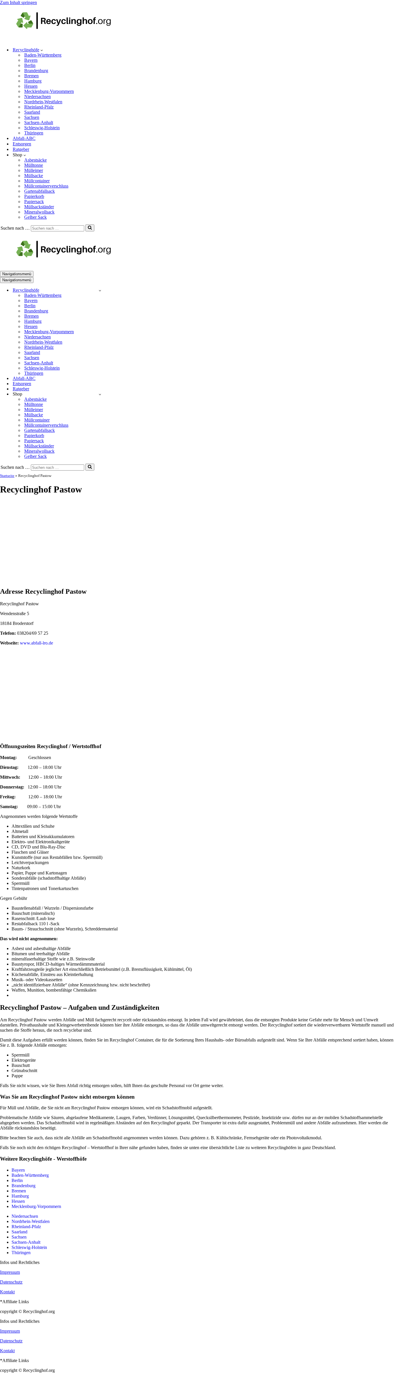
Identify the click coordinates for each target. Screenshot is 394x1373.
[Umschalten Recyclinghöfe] (100, 290)
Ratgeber (21, 149)
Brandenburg (36, 70)
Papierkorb (34, 196)
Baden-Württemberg (42, 55)
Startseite (7, 475)
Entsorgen (22, 143)
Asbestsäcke (35, 160)
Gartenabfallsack (39, 191)
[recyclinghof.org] (72, 39)
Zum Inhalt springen (18, 2)
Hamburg (33, 80)
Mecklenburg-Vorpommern (49, 91)
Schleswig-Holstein (42, 127)
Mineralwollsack (39, 211)
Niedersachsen (37, 96)
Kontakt (7, 1291)
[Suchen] (89, 227)
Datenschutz (11, 1282)
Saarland (32, 112)
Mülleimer (33, 170)
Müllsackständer (39, 206)
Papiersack (34, 201)
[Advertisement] (197, 541)
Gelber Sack (35, 217)
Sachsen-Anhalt (38, 122)
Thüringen (33, 132)
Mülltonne (33, 165)
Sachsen (31, 117)
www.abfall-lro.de (36, 642)
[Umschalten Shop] (100, 394)
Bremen (31, 75)
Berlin (29, 65)
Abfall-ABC (24, 138)
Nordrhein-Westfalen (43, 101)
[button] (42, 50)
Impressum (10, 1272)
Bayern (30, 60)
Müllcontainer (37, 180)
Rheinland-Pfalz (39, 106)
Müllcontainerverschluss (46, 185)
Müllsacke (33, 175)
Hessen (30, 86)
